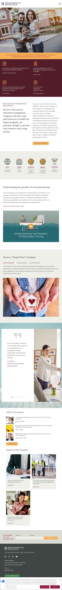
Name (18, 535)
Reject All (55, 586)
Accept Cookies (44, 586)
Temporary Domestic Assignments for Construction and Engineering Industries (43, 482)
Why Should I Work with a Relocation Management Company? (15, 518)
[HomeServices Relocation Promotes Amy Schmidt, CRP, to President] (10, 420)
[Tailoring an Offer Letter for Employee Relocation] (18, 466)
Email (32, 535)
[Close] (59, 579)
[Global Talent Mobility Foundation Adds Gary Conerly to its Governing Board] (10, 437)
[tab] (9, 262)
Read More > (11, 485)
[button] (31, 226)
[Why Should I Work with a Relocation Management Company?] (18, 503)
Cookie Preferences (12, 576)
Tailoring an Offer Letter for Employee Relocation (16, 481)
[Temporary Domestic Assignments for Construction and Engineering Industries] (44, 466)
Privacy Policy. (52, 583)
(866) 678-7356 (9, 570)
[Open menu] (59, 3)
